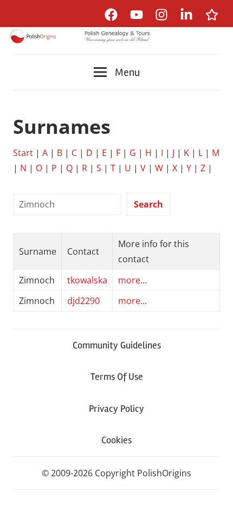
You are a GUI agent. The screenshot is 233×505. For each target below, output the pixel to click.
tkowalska (87, 280)
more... (132, 280)
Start (23, 153)
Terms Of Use (116, 377)
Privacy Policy (116, 409)
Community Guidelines (117, 345)
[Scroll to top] (214, 486)
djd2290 (83, 301)
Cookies (116, 440)
